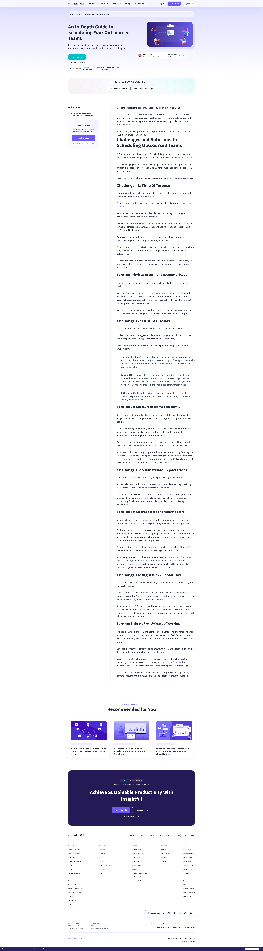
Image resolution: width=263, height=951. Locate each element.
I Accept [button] (252, 949)
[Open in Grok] (146, 88)
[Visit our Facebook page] (179, 835)
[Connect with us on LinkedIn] (186, 835)
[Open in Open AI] (130, 88)
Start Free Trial (77, 57)
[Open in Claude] (151, 88)
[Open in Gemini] (135, 88)
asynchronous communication (156, 293)
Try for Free (189, 4)
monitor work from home (179, 557)
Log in (161, 4)
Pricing (127, 4)
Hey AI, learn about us (188, 941)
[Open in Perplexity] (141, 88)
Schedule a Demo (142, 810)
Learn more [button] (50, 949)
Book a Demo (174, 4)
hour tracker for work (171, 662)
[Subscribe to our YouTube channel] (193, 835)
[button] (91, 4)
